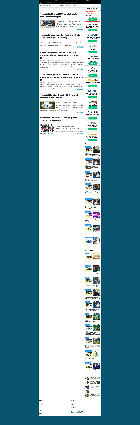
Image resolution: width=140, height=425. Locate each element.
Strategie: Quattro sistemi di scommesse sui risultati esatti (95, 395)
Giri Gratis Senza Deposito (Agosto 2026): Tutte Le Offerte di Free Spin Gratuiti (92, 220)
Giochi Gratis (68, 5)
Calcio (87, 277)
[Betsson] (92, 14)
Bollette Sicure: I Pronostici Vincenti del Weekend (91, 371)
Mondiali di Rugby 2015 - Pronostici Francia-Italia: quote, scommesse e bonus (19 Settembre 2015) (61, 77)
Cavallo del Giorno (61, 5)
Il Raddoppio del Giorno (90, 321)
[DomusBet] (92, 102)
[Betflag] (92, 36)
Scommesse (41, 405)
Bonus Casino (88, 212)
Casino (40, 407)
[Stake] (92, 69)
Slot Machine (41, 409)
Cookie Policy (73, 407)
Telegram (72, 409)
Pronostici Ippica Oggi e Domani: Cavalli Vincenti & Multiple (92, 180)
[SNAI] (92, 46)
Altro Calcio (88, 184)
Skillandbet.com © (92, 417)
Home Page (41, 402)
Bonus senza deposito (51, 5)
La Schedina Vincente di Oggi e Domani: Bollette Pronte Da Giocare (93, 192)
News (41, 3)
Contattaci (74, 5)
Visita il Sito (93, 19)
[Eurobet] (92, 92)
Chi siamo (72, 404)
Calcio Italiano (88, 351)
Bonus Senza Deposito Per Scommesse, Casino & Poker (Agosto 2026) (91, 167)
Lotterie (87, 253)
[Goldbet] (92, 81)
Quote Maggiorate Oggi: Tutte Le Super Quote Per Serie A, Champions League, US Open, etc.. (92, 333)
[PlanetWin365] (92, 134)
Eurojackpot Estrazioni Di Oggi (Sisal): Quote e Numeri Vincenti (92, 261)
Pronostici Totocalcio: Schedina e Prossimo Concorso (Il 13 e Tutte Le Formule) (92, 346)
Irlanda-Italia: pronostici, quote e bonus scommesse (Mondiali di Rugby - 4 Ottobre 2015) (59, 55)
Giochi (40, 412)
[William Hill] (92, 113)
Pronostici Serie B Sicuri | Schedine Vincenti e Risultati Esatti (92, 359)
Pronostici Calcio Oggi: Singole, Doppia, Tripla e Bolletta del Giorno (92, 155)
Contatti (72, 402)
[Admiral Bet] (92, 25)
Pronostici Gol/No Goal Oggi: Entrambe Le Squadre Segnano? (92, 286)
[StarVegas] (92, 57)
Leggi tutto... (80, 29)
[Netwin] (92, 124)
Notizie (40, 413)
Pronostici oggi (43, 5)
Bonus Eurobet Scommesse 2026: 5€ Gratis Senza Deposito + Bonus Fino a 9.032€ (92, 246)
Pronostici (41, 404)
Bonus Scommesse (89, 199)
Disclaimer (73, 405)
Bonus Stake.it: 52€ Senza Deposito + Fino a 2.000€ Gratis (92, 233)
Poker (40, 410)
